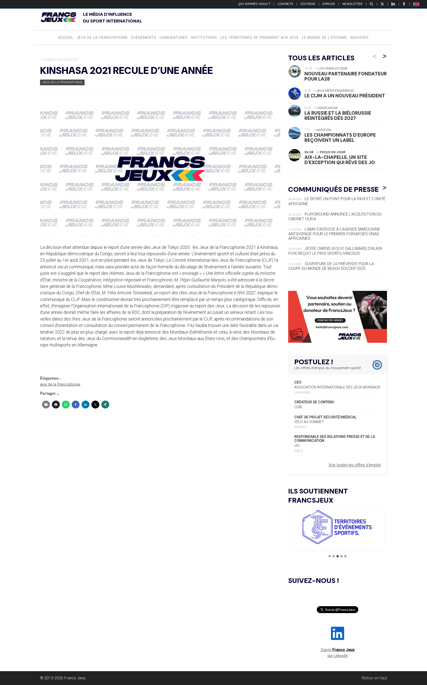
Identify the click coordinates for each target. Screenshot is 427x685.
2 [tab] (334, 556)
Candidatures (174, 38)
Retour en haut (374, 678)
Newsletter (352, 4)
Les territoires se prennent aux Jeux (259, 38)
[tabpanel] (337, 528)
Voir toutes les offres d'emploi (355, 465)
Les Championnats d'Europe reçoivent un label (340, 137)
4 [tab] (341, 556)
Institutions (204, 38)
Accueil (65, 38)
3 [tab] (338, 556)
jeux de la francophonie (60, 384)
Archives (359, 38)
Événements (143, 38)
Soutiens (307, 4)
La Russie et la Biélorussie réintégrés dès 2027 (337, 115)
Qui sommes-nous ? (254, 4)
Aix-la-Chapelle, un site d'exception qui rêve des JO (339, 160)
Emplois (328, 4)
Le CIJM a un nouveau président (344, 96)
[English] (416, 4)
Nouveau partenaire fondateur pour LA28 (345, 76)
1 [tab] (330, 556)
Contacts (285, 4)
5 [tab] (345, 556)
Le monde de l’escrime (324, 38)
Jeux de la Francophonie (102, 38)
